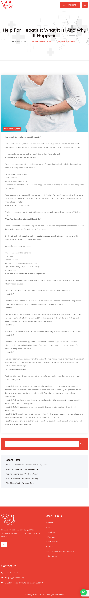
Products (51, 537)
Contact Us (52, 556)
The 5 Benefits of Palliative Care (20, 483)
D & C (26, 41)
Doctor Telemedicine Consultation (62, 551)
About (50, 527)
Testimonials (52, 542)
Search (81, 444)
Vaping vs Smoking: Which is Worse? (22, 474)
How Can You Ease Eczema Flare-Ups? (23, 469)
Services (51, 532)
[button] (83, 592)
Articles (50, 547)
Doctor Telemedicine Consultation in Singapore (27, 465)
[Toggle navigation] (85, 5)
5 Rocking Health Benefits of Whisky (22, 478)
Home (17, 41)
